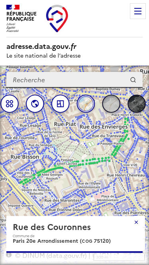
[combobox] (74, 80)
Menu (138, 11)
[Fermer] (136, 222)
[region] (74, 165)
